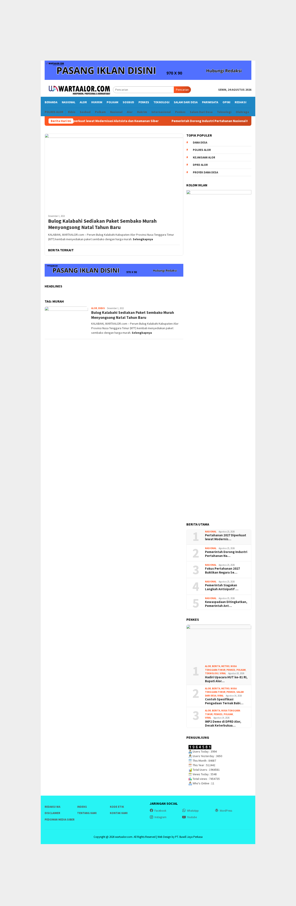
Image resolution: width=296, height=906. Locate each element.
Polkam (241, 669)
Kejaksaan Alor (204, 157)
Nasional (210, 531)
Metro (225, 666)
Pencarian (182, 90)
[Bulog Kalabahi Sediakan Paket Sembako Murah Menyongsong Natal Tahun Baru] (114, 172)
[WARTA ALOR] (79, 89)
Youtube (192, 817)
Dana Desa (200, 142)
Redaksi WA (52, 807)
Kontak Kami (119, 813)
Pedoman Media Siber (60, 819)
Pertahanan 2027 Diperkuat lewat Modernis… (225, 537)
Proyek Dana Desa (205, 172)
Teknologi (212, 673)
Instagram (160, 817)
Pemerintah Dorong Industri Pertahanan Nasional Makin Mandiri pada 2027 (211, 121)
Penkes (230, 669)
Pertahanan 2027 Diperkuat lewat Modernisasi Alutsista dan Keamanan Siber (86, 121)
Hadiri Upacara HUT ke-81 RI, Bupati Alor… (226, 679)
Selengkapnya (143, 239)
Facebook (160, 810)
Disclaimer (52, 813)
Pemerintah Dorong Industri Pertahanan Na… (226, 554)
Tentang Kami (87, 813)
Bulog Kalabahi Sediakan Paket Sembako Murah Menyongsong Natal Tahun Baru (102, 224)
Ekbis (101, 308)
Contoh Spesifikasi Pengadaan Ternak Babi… (224, 701)
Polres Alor (202, 150)
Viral (223, 673)
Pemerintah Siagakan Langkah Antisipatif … (221, 587)
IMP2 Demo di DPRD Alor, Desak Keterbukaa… (223, 723)
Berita (216, 666)
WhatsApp (193, 810)
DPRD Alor (200, 165)
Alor (94, 308)
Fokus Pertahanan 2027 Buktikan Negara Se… (222, 570)
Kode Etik (117, 807)
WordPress (226, 810)
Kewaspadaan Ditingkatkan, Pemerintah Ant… (226, 604)
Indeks (82, 807)
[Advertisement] (148, 30)
